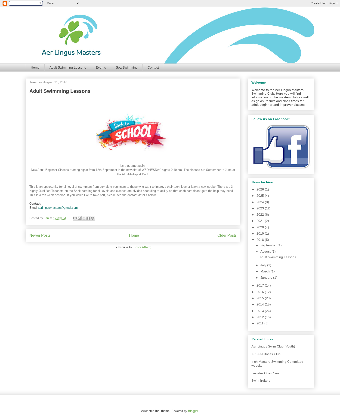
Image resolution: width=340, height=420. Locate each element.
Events (101, 67)
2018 (261, 240)
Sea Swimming (127, 67)
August (266, 251)
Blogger (193, 411)
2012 (261, 317)
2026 (261, 189)
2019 (261, 233)
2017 (261, 285)
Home (35, 67)
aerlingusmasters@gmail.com (58, 207)
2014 (261, 304)
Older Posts (227, 235)
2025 (261, 195)
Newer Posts (39, 235)
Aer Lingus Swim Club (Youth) (273, 346)
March (265, 271)
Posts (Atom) (142, 247)
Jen (47, 218)
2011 (260, 323)
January (266, 277)
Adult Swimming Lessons (67, 67)
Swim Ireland (260, 380)
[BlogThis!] (79, 218)
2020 (261, 227)
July (263, 265)
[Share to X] (83, 218)
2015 (261, 298)
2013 (261, 311)
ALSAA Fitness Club (266, 354)
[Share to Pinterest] (92, 218)
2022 (261, 214)
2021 (261, 221)
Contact (153, 67)
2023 (261, 208)
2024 (261, 202)
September (269, 245)
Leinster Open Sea (265, 373)
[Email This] (75, 218)
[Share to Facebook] (88, 218)
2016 (261, 292)
